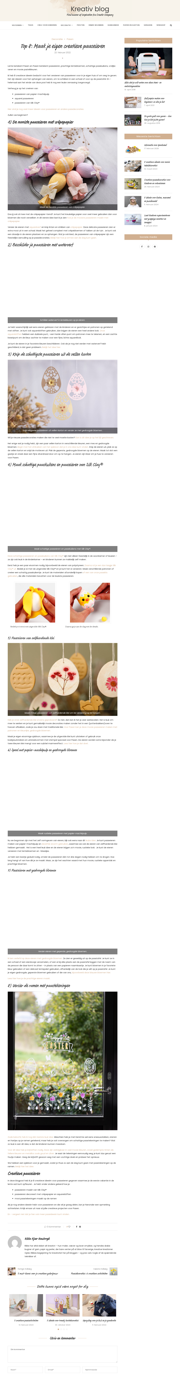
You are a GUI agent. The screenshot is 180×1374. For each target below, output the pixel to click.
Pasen (70, 39)
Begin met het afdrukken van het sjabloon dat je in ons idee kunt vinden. (53, 447)
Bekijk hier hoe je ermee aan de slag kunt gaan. (73, 237)
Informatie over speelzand (155, 145)
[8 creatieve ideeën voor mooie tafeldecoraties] (132, 166)
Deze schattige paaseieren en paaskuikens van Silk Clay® (36, 556)
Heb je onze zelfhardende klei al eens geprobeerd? (32, 720)
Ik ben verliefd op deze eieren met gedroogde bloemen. (35, 958)
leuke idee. (91, 840)
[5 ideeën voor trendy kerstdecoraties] (63, 1305)
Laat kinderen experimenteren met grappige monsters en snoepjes (157, 219)
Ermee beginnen (96, 25)
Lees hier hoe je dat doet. (76, 743)
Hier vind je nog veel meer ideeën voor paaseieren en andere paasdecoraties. (46, 109)
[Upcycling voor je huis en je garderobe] (99, 1305)
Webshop (161, 25)
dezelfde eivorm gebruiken (55, 844)
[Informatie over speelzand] (132, 149)
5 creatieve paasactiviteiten (26, 1320)
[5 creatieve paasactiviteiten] (26, 1305)
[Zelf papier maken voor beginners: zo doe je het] (132, 102)
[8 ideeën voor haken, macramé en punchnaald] (132, 201)
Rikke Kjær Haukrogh (37, 1238)
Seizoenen (17, 25)
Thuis (30, 25)
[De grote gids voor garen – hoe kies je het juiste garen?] (132, 120)
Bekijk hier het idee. (24, 1166)
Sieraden (148, 25)
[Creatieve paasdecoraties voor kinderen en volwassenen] (132, 183)
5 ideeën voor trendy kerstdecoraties (62, 1320)
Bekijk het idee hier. (51, 347)
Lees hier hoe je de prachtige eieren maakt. (29, 978)
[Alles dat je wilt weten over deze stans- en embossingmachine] (148, 63)
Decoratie (66, 25)
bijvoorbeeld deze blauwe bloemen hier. (91, 972)
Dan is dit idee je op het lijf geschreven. (95, 437)
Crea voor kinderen (47, 25)
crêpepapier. (76, 227)
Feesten (81, 25)
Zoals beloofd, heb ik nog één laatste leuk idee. (31, 1137)
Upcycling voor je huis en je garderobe (99, 1320)
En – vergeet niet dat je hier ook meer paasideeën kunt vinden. (38, 1214)
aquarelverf (35, 227)
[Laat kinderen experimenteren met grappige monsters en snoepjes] (132, 219)
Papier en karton (131, 25)
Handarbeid (113, 25)
